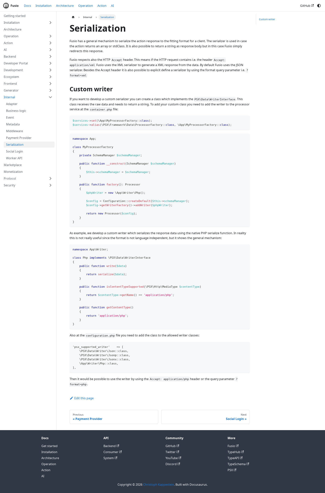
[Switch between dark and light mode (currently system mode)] (319, 6)
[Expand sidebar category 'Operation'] (50, 36)
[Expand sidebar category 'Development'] (50, 70)
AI (112, 6)
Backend (109, 446)
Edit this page (84, 398)
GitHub (305, 6)
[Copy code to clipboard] (245, 120)
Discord (171, 464)
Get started (49, 446)
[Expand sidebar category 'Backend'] (50, 56)
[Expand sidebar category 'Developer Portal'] (50, 63)
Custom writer (267, 19)
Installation (44, 6)
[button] (28, 97)
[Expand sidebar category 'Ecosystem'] (50, 77)
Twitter (171, 452)
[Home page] (73, 17)
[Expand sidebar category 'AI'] (50, 50)
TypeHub (234, 452)
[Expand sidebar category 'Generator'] (50, 90)
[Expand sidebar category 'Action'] (50, 43)
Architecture (65, 6)
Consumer (110, 452)
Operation (85, 6)
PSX (230, 470)
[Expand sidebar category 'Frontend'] (50, 84)
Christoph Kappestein (158, 484)
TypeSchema (237, 464)
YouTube (172, 458)
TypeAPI (233, 458)
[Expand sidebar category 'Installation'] (50, 23)
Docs (27, 6)
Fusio (231, 446)
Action (101, 6)
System (108, 458)
